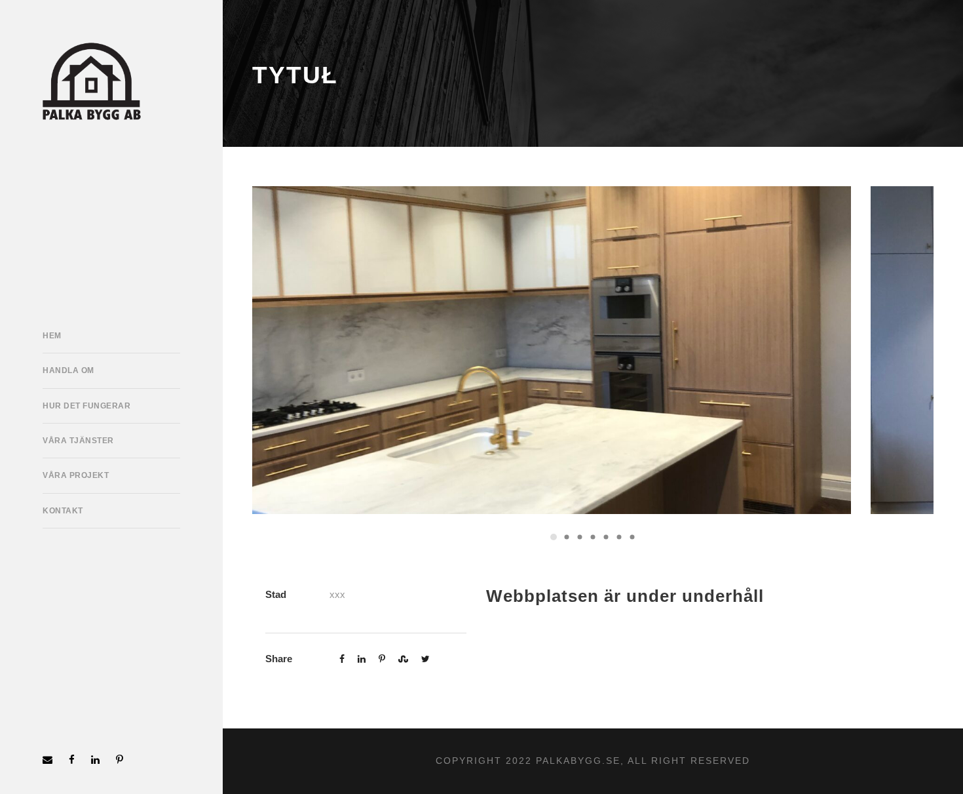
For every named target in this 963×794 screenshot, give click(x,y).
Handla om (68, 370)
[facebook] (72, 759)
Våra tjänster (78, 440)
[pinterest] (119, 759)
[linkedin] (95, 759)
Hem (52, 335)
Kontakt (63, 510)
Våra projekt (76, 475)
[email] (47, 759)
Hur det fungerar (86, 405)
